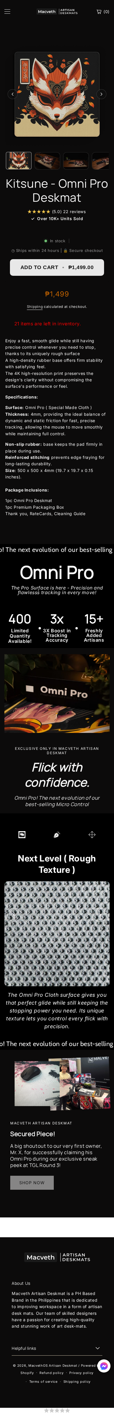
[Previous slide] (14, 915)
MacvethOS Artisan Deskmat (52, 1365)
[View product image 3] (76, 161)
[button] (57, 1413)
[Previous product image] (13, 94)
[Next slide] (100, 915)
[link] (32, 1183)
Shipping (35, 306)
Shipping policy (77, 1382)
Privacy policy (81, 1373)
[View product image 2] (47, 161)
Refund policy (51, 1373)
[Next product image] (101, 94)
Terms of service (43, 1382)
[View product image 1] (19, 160)
